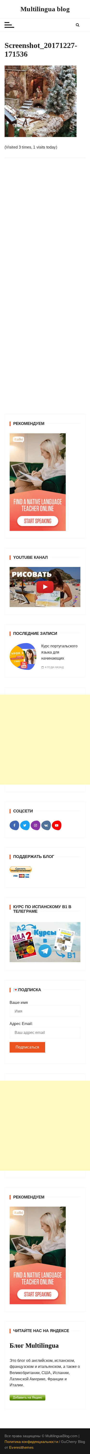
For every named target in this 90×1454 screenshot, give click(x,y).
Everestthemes (21, 1447)
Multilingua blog (44, 9)
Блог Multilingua (34, 1345)
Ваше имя (19, 1003)
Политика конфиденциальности (31, 1442)
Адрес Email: (21, 1024)
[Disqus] (45, 228)
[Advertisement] (45, 740)
